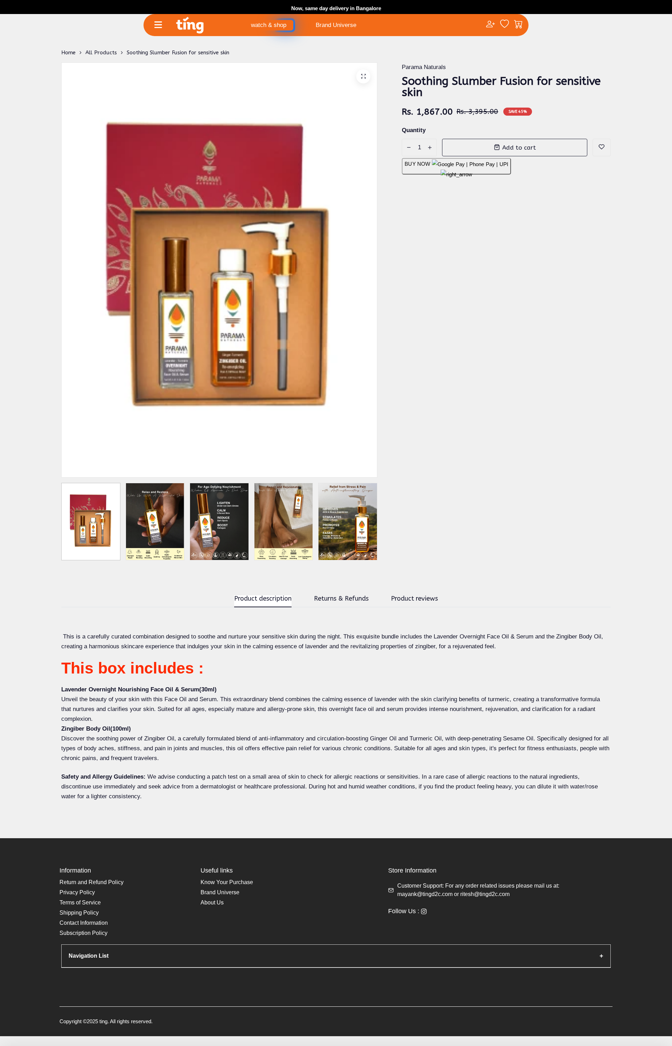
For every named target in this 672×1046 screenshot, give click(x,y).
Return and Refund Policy (91, 882)
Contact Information (83, 923)
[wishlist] (504, 25)
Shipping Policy (79, 913)
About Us (212, 902)
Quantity (414, 130)
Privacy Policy (77, 892)
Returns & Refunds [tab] (341, 598)
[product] (363, 76)
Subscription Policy (83, 933)
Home (68, 52)
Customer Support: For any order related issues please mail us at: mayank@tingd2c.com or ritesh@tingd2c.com (478, 890)
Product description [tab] (263, 598)
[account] (490, 25)
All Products (101, 52)
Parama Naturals (424, 67)
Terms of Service (80, 902)
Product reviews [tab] (414, 598)
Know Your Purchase (227, 882)
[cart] (518, 25)
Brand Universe (336, 25)
